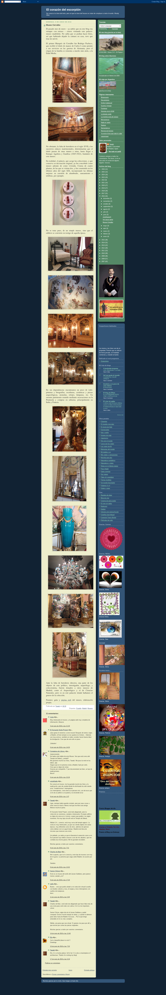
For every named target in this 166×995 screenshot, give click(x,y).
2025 (103, 172)
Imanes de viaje (106, 435)
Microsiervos (105, 120)
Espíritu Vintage (106, 106)
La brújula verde (106, 114)
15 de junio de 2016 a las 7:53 (60, 946)
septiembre (107, 206)
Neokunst (104, 506)
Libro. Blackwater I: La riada (111, 370)
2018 (103, 191)
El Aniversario (107, 387)
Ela (51, 937)
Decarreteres (105, 100)
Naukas (103, 125)
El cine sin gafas (109, 401)
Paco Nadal (105, 469)
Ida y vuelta (105, 432)
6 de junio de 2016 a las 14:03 (60, 747)
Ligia (52, 717)
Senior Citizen (55, 871)
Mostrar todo (120, 415)
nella (52, 884)
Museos (90, 708)
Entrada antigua (89, 970)
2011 (103, 250)
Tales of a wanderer (107, 477)
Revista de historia (107, 131)
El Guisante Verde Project (59, 730)
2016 (103, 196)
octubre (106, 204)
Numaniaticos (105, 128)
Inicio (70, 970)
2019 (103, 188)
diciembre (106, 198)
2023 (103, 177)
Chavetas (104, 421)
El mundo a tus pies (107, 424)
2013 (103, 245)
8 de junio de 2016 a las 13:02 (60, 867)
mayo (105, 226)
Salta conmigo (105, 471)
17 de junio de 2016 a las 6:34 (60, 959)
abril (104, 228)
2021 (103, 182)
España (78, 708)
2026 (103, 169)
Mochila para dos (106, 458)
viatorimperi (105, 136)
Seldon (103, 509)
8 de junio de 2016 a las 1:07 (59, 796)
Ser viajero (104, 474)
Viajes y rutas (105, 488)
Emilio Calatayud (106, 103)
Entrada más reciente (50, 970)
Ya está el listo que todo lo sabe (111, 133)
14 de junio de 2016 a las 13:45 (60, 933)
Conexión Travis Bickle (108, 517)
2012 (103, 248)
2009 (103, 256)
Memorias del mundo (108, 449)
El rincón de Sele (106, 427)
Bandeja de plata (106, 495)
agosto (105, 209)
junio (105, 214)
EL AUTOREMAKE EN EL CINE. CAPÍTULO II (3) (111, 395)
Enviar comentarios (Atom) (61, 974)
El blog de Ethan (109, 393)
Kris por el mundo (106, 441)
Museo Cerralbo (108, 222)
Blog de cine (105, 498)
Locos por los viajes (107, 444)
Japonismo (104, 438)
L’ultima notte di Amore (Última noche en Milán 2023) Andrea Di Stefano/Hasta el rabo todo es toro (112, 405)
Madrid (84, 708)
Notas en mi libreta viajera (109, 466)
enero (105, 236)
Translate (115, 29)
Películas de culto (107, 520)
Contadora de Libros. (57, 751)
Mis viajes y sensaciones (109, 455)
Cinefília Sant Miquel (108, 515)
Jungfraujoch (107, 217)
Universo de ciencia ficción (110, 512)
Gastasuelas (105, 430)
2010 (103, 253)
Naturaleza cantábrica (108, 460)
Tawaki (52, 800)
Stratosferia (105, 361)
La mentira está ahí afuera (109, 117)
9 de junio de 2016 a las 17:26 (60, 880)
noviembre (106, 201)
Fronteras (104, 108)
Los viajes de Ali (106, 446)
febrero (105, 234)
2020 (103, 185)
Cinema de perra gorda (108, 501)
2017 (103, 193)
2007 (103, 261)
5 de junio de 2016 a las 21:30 (60, 726)
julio (104, 212)
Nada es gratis (105, 122)
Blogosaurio (105, 97)
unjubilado (54, 781)
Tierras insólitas (106, 480)
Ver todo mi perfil (115, 151)
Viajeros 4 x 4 (105, 485)
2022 (103, 180)
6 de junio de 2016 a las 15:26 (60, 777)
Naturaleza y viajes (107, 463)
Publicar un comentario (52, 963)
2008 (103, 259)
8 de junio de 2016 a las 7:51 (59, 848)
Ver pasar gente (108, 219)
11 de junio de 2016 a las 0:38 (60, 897)
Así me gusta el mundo (111, 375)
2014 (103, 242)
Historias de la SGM (107, 111)
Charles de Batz (55, 852)
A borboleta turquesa (110, 368)
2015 (103, 240)
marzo (105, 231)
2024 (103, 174)
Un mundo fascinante (108, 483)
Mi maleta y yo (106, 452)
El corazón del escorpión (63, 9)
